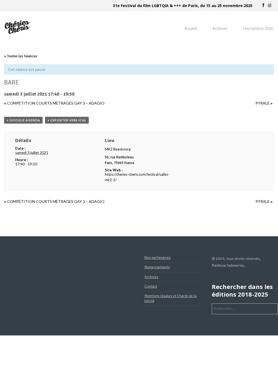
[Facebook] (263, 6)
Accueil (190, 28)
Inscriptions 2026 (258, 28)
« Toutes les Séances (20, 56)
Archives (220, 28)
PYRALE (264, 103)
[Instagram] (269, 6)
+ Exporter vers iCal (67, 120)
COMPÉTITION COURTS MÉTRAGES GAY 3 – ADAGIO (54, 103)
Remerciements (157, 267)
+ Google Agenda (23, 120)
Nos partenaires (157, 257)
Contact (150, 286)
